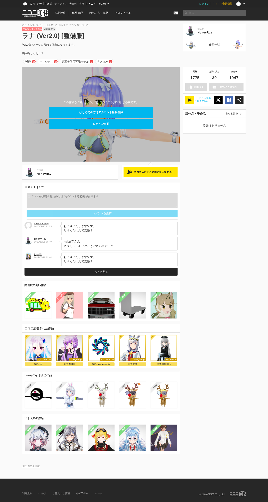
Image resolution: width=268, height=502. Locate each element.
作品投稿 (60, 12)
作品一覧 (214, 44)
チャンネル (60, 4)
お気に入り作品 (98, 12)
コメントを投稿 (102, 213)
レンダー (60, 296)
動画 (32, 4)
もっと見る (101, 271)
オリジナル (46, 61)
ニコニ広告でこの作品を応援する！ (154, 172)
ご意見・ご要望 (61, 493)
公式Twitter (82, 493)
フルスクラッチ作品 (32, 29)
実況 (81, 4)
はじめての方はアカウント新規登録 (101, 112)
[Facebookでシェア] (229, 100)
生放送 (48, 4)
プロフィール (123, 12)
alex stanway (41, 223)
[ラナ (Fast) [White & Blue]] (190, 44)
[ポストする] (218, 100)
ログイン (204, 4)
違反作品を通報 (31, 466)
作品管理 (77, 12)
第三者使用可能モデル (75, 61)
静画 (39, 4)
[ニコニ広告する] (189, 100)
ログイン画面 (101, 123)
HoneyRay (40, 239)
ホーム (98, 493)
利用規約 (27, 493)
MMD (29, 296)
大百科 (73, 4)
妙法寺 (38, 254)
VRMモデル (49, 29)
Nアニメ (91, 4)
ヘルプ (42, 493)
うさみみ (102, 61)
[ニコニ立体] (237, 493)
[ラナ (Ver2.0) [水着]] (238, 44)
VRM (28, 61)
